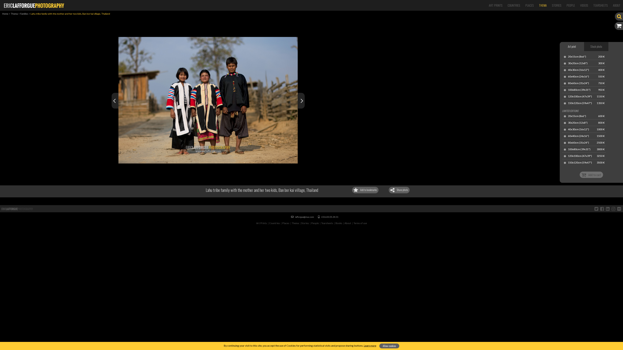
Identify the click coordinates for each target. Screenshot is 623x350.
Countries (514, 5)
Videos (584, 5)
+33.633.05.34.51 (329, 217)
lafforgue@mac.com (304, 217)
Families (24, 13)
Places (529, 5)
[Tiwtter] (596, 208)
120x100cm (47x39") (580, 96)
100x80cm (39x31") (579, 90)
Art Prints (495, 5)
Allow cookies (389, 346)
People (571, 5)
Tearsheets (600, 5)
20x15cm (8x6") (577, 56)
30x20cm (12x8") (577, 63)
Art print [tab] (572, 46)
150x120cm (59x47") (580, 103)
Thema (543, 5)
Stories (556, 5)
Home (5, 13)
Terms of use (360, 223)
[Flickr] (619, 208)
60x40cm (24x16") (578, 76)
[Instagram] (613, 208)
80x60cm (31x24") (578, 83)
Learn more (370, 345)
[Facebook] (602, 208)
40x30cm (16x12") (578, 70)
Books (338, 223)
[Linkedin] (608, 208)
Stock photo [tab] (596, 46)
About (616, 5)
